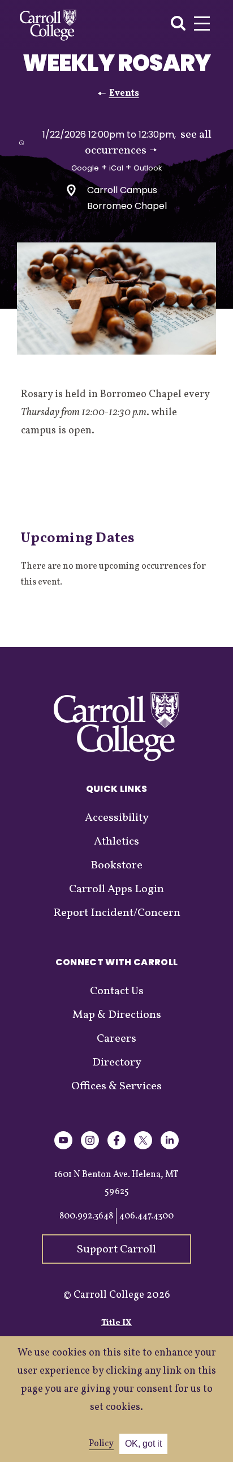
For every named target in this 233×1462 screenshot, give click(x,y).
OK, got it (143, 1443)
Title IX (116, 1323)
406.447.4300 (146, 1216)
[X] (143, 1147)
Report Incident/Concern (116, 913)
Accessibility (117, 818)
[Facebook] (116, 1147)
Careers (116, 1039)
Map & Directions (116, 1015)
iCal (116, 168)
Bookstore (116, 865)
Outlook (147, 168)
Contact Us (117, 991)
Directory (116, 1063)
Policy (101, 1444)
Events (124, 93)
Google (85, 168)
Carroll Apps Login (116, 889)
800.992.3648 (86, 1216)
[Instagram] (90, 1147)
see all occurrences (148, 143)
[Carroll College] (48, 25)
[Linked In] (170, 1147)
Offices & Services (116, 1086)
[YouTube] (63, 1147)
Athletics (116, 842)
